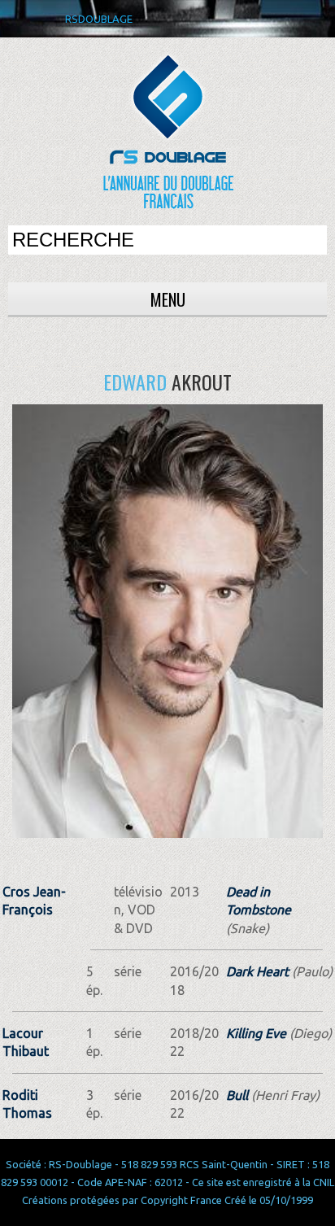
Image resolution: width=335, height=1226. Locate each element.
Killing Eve (256, 1033)
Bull (237, 1095)
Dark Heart (257, 971)
